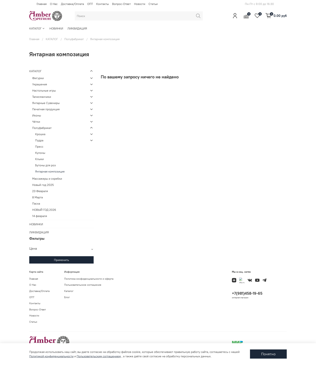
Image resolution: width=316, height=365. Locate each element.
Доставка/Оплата (72, 4)
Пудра (39, 140)
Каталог (69, 291)
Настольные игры (44, 90)
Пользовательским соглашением (99, 356)
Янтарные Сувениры (46, 103)
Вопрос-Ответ (121, 4)
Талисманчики (41, 97)
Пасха (36, 203)
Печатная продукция (46, 109)
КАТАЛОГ (35, 28)
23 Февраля (40, 191)
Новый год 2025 (43, 185)
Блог (67, 297)
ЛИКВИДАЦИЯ (77, 28)
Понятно (268, 354)
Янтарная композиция (50, 171)
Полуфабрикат (74, 39)
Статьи (153, 4)
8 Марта (37, 197)
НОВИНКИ (56, 28)
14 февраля (39, 216)
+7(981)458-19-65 (247, 293)
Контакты (102, 4)
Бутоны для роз (45, 165)
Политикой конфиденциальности (51, 356)
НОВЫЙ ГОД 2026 (44, 210)
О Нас (54, 4)
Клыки (39, 159)
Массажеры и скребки (47, 178)
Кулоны (40, 153)
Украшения (39, 84)
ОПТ (90, 4)
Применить (61, 260)
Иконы (36, 115)
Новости (139, 4)
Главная (42, 4)
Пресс (39, 146)
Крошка (40, 134)
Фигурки (38, 78)
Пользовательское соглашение (82, 284)
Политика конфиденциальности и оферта (88, 278)
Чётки (36, 121)
